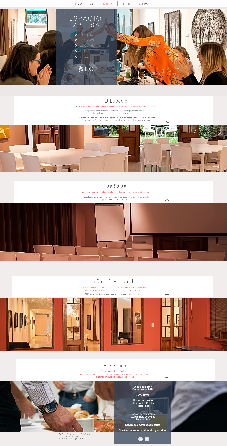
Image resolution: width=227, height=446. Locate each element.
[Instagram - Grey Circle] (147, 439)
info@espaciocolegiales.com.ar (73, 438)
